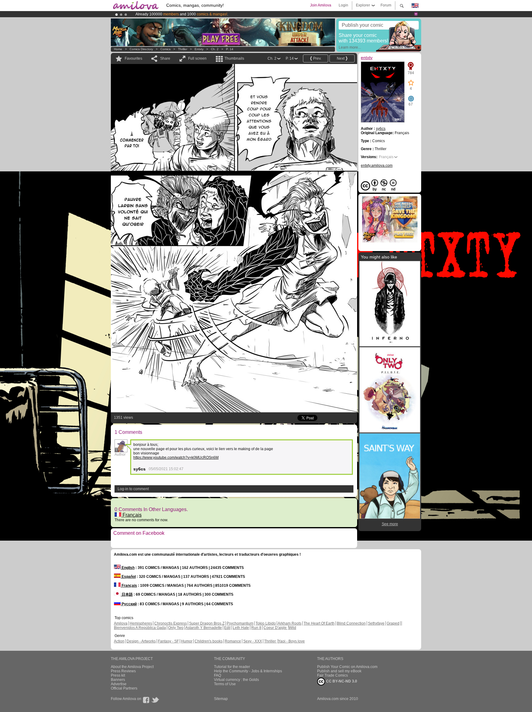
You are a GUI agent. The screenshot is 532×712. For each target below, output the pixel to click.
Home (118, 49)
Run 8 (256, 628)
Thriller (183, 49)
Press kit (118, 675)
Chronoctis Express (170, 623)
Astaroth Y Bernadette (203, 628)
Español (128, 576)
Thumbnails (234, 58)
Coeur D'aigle (276, 628)
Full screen (197, 58)
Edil (227, 628)
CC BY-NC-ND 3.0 (341, 681)
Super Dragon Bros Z (206, 623)
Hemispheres (141, 623)
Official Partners (124, 688)
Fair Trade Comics (332, 675)
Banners (118, 680)
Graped (393, 623)
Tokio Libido (266, 623)
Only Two (175, 628)
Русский (129, 604)
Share (165, 58)
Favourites (133, 58)
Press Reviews (123, 671)
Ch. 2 (215, 49)
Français (131, 515)
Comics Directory (141, 49)
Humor (186, 641)
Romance (233, 641)
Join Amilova (320, 5)
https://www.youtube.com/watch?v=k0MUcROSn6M (176, 457)
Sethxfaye (376, 623)
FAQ (217, 675)
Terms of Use (225, 684)
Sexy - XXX (252, 641)
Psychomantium (240, 623)
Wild (292, 628)
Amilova (120, 623)
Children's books (209, 641)
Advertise (119, 684)
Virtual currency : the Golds (236, 680)
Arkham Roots (289, 623)
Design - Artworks (141, 641)
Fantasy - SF (168, 641)
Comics (165, 49)
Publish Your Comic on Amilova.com (347, 667)
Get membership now (238, 14)
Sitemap (221, 699)
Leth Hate (241, 628)
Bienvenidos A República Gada (140, 628)
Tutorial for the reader (232, 667)
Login (343, 5)
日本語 (127, 594)
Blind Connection (351, 623)
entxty (199, 49)
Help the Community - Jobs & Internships (248, 671)
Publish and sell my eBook (339, 671)
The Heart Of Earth (319, 623)
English (128, 568)
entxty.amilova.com (377, 165)
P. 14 (229, 49)
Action (119, 641)
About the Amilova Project (132, 667)
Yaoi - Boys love (291, 641)
